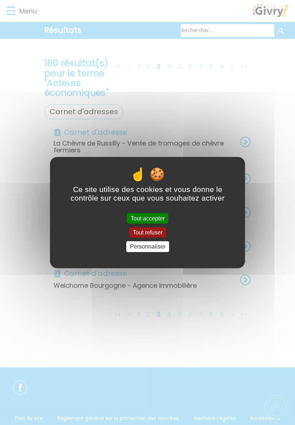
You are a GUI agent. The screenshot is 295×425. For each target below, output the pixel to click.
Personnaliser (147, 246)
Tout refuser (148, 232)
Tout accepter (148, 218)
